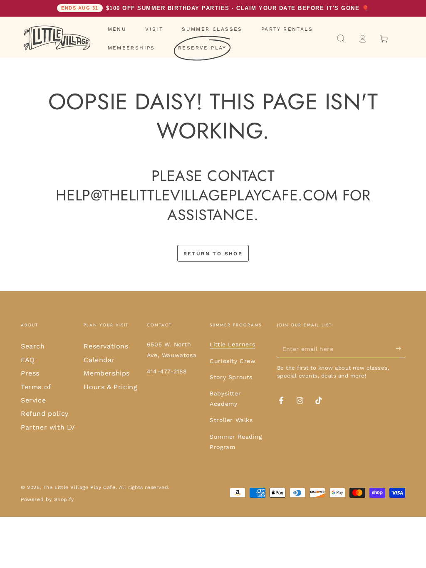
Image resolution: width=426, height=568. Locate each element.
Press (30, 373)
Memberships (107, 373)
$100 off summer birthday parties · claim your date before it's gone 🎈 (215, 8)
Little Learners (232, 344)
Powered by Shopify (47, 499)
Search (33, 346)
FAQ (28, 360)
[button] (341, 39)
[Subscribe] (400, 348)
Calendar (99, 360)
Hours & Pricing (110, 387)
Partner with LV (48, 427)
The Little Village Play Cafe (79, 487)
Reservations (106, 346)
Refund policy (45, 413)
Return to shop (213, 254)
